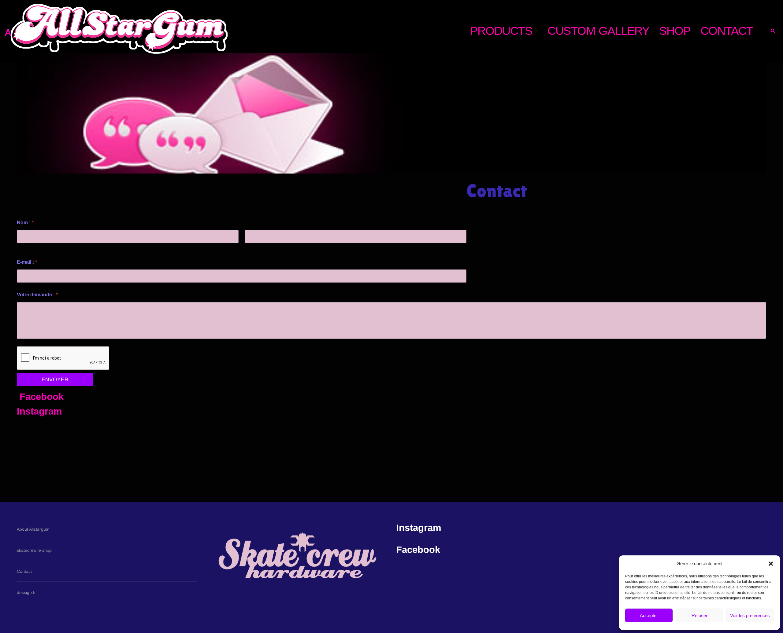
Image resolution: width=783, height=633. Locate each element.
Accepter (649, 615)
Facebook (42, 396)
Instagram (39, 411)
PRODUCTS (501, 30)
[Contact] (391, 116)
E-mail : (27, 262)
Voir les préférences (750, 615)
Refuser (699, 615)
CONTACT (726, 30)
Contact (24, 571)
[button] (771, 564)
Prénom (24, 247)
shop (675, 30)
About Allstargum (33, 529)
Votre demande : (37, 294)
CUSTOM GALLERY (598, 30)
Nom (249, 247)
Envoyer (55, 379)
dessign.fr (26, 592)
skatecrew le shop (34, 550)
